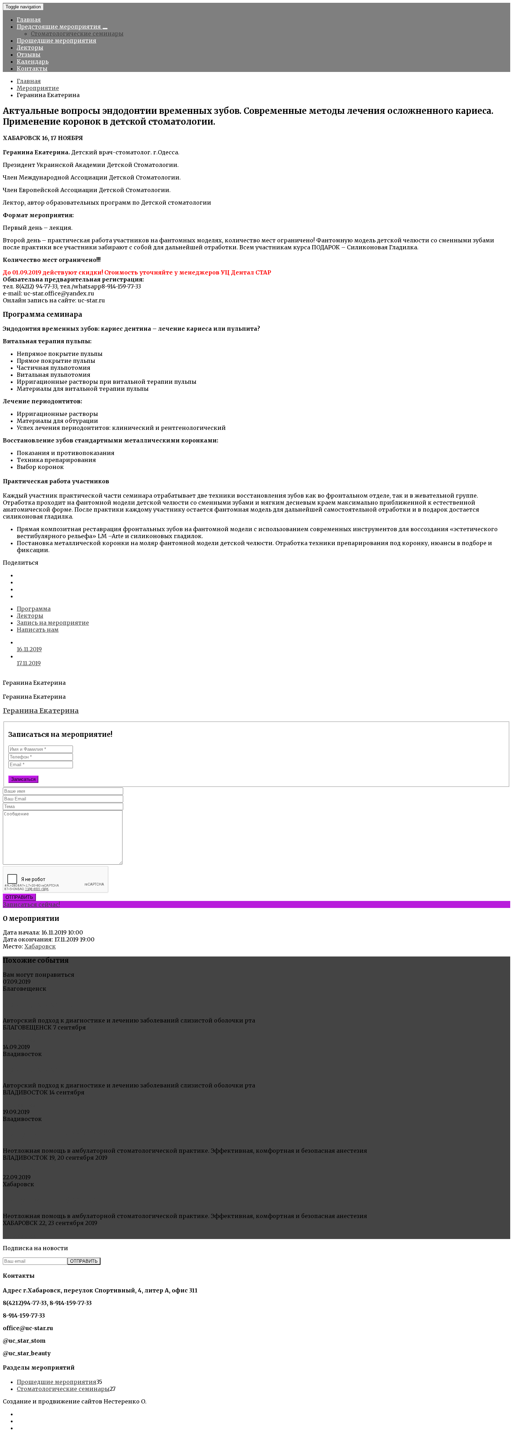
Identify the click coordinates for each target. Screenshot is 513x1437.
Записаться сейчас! (31, 904)
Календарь (33, 61)
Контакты (32, 68)
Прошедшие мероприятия (56, 40)
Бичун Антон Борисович (58, 1134)
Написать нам (38, 629)
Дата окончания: (28, 939)
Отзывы (28, 54)
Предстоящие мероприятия (59, 26)
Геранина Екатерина (41, 711)
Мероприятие (38, 88)
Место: (13, 946)
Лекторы (30, 47)
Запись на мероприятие (53, 622)
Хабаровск (40, 946)
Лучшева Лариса (39, 1004)
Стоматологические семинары (77, 33)
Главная (29, 19)
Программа (34, 608)
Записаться (23, 779)
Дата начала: (21, 932)
